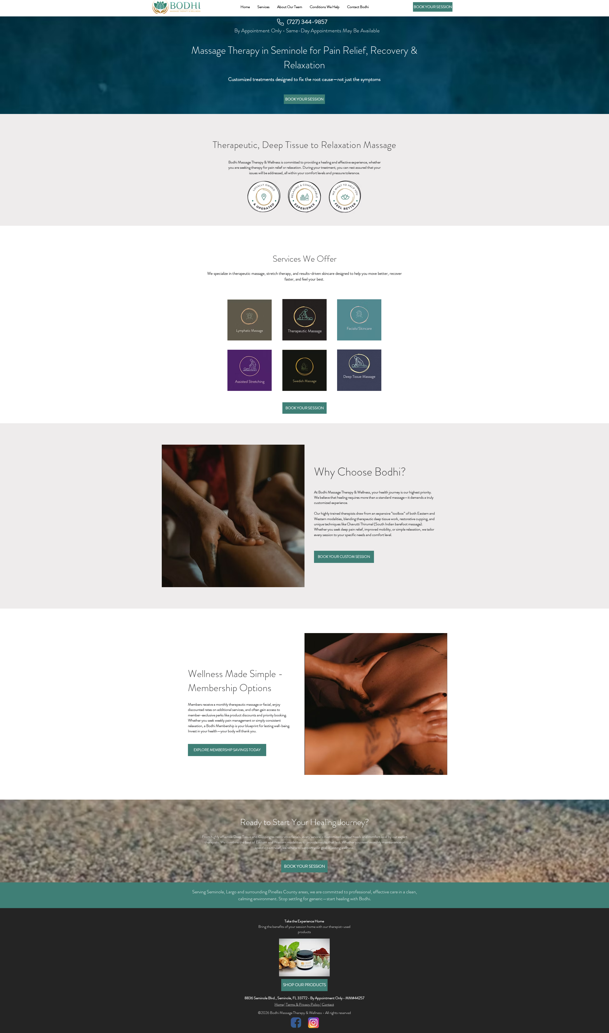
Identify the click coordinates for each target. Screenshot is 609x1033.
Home (279, 1004)
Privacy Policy (309, 1004)
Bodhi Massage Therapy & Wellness (254, 162)
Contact (328, 1004)
